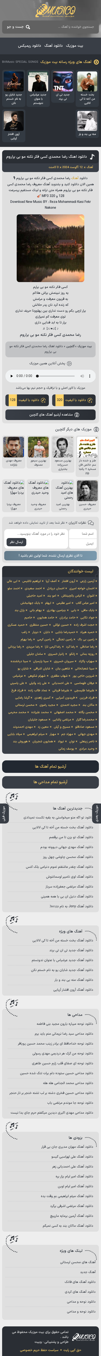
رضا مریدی (33, 647)
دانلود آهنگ (53, 46)
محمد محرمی (17, 712)
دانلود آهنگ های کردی (80, 1291)
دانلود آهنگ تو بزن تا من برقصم (71, 837)
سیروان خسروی (64, 661)
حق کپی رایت (72, 1350)
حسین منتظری (39, 625)
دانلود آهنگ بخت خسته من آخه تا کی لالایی (62, 827)
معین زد (43, 727)
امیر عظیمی (63, 603)
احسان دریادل (55, 588)
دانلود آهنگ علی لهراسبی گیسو (72, 1156)
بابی (73, 610)
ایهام (48, 603)
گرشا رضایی (22, 698)
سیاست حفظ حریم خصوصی (39, 1350)
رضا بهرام (26, 639)
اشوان (90, 595)
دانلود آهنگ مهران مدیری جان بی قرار (67, 1146)
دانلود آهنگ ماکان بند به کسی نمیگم (68, 1225)
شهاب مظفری (59, 676)
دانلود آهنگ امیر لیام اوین (75, 1186)
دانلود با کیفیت (71, 400)
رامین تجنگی (64, 639)
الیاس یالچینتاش (71, 595)
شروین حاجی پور (83, 676)
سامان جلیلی (35, 654)
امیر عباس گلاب (85, 603)
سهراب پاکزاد (86, 661)
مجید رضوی (47, 705)
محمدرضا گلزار (85, 719)
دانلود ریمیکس (29, 46)
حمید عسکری (16, 625)
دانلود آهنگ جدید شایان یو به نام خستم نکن (62, 970)
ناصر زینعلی (87, 741)
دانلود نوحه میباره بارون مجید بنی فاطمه (65, 1024)
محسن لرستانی (25, 705)
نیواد (61, 741)
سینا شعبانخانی (84, 668)
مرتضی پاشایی (62, 719)
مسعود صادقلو (84, 727)
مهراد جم (67, 734)
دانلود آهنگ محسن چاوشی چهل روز (68, 857)
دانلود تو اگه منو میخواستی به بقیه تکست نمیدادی (58, 817)
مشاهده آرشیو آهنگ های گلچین (51, 414)
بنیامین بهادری (56, 610)
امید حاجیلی (34, 595)
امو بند (51, 595)
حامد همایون (45, 617)
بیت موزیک (74, 46)
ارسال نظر (16, 542)
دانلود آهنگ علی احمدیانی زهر (72, 1166)
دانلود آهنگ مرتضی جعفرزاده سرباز (69, 886)
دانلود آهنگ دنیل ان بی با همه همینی (67, 896)
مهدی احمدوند (23, 727)
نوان (72, 741)
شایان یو (23, 668)
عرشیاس (18, 676)
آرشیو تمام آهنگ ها (50, 767)
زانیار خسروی (56, 654)
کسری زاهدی (42, 698)
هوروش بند (20, 741)
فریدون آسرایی (65, 698)
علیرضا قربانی (60, 690)
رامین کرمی (44, 639)
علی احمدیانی (60, 683)
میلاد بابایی (14, 734)
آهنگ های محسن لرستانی (78, 1262)
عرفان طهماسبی (84, 683)
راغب (24, 632)
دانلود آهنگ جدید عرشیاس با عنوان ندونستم (62, 960)
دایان (46, 632)
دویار (35, 632)
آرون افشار (68, 581)
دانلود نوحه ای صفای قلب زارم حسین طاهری (62, 1063)
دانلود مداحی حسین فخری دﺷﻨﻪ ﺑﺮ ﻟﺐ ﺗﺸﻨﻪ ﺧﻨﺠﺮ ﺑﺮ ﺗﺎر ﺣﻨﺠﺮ (51, 1093)
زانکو (72, 654)
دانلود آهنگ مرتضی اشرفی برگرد (71, 1206)
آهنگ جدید (88, 1272)
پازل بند (20, 610)
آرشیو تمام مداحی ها (50, 782)
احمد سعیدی (33, 588)
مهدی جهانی (86, 734)
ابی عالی (12, 581)
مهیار (53, 734)
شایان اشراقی (42, 668)
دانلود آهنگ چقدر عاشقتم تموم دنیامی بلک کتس (59, 867)
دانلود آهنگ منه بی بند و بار (73, 980)
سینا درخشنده (19, 661)
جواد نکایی (87, 617)
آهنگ (74, 178)
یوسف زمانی (66, 749)
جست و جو (15, 27)
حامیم (28, 617)
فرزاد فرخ (17, 690)
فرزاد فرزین (87, 698)
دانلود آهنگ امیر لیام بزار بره (74, 1176)
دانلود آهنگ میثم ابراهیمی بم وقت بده (67, 1196)
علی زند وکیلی (38, 683)
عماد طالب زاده (37, 690)
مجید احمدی (69, 705)
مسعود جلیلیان (37, 719)
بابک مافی (87, 610)
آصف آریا (51, 581)
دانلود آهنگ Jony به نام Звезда (71, 906)
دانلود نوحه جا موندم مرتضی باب (70, 1103)
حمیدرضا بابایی (65, 632)
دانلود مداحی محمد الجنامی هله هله (68, 1083)
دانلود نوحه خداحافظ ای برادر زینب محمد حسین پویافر (55, 1043)
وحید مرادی (86, 749)
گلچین (70, 346)
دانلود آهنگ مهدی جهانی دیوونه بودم (66, 847)
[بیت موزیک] (55, 10)
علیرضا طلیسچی (84, 690)
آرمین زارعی (87, 581)
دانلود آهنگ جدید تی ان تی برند (71, 950)
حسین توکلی (61, 625)
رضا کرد (70, 647)
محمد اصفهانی (64, 712)
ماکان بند (88, 705)
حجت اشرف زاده (84, 625)
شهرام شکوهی (37, 676)
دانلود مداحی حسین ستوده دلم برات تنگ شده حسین (56, 1073)
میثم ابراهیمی (36, 734)
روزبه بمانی (87, 654)
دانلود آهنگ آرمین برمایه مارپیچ (71, 1216)
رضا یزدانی (14, 647)
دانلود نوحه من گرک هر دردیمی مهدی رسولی (62, 1053)
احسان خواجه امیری (81, 588)
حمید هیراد (87, 632)
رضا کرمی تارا (53, 647)
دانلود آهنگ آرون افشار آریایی (73, 989)
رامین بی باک (86, 639)
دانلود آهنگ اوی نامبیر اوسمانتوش (69, 876)
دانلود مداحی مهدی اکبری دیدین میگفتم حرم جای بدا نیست (52, 1112)
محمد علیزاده (40, 712)
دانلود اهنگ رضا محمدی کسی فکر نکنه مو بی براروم (46, 157)
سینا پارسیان (41, 661)
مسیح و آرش (62, 727)
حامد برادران (67, 617)
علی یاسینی (17, 683)
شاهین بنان (62, 668)
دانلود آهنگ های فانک (80, 1282)
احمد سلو (14, 588)
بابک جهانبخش (30, 603)
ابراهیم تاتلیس (31, 581)
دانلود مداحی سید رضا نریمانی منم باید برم (64, 1033)
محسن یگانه (86, 712)
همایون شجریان (42, 741)
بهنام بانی (36, 610)
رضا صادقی (87, 647)
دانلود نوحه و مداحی (81, 1301)
